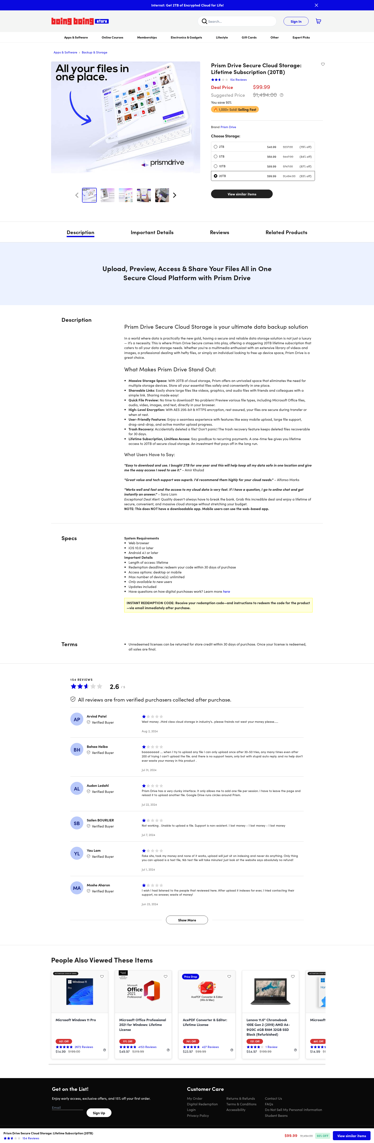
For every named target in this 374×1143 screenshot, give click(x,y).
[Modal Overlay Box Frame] (187, 571)
